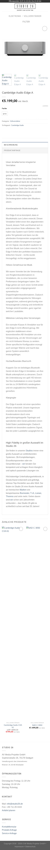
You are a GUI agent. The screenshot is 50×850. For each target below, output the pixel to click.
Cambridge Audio (17, 125)
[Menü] (3, 7)
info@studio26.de (15, 804)
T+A (32, 493)
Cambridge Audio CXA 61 (13, 726)
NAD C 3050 (37, 725)
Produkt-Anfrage (9, 830)
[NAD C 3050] (37, 623)
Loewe (38, 493)
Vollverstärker (32, 16)
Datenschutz (30, 846)
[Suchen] (47, 7)
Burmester (24, 493)
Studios (29, 451)
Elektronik (15, 16)
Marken (23, 490)
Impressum (19, 846)
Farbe (4, 108)
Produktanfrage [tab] (12, 150)
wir (23, 464)
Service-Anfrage (9, 833)
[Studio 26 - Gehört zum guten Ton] (25, 7)
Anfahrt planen (8, 810)
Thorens (9, 496)
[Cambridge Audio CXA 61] (13, 623)
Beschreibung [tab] (11, 145)
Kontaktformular (9, 827)
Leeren (45, 106)
